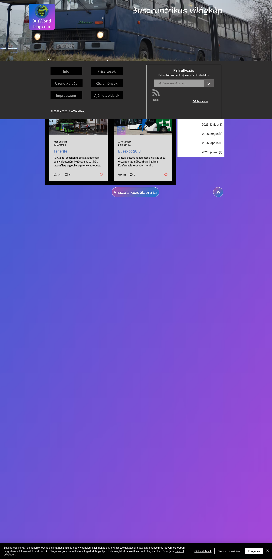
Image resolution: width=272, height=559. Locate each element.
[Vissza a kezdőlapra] (218, 192)
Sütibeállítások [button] (202, 551)
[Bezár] (267, 551)
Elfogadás (254, 551)
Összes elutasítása (229, 551)
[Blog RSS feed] (156, 93)
